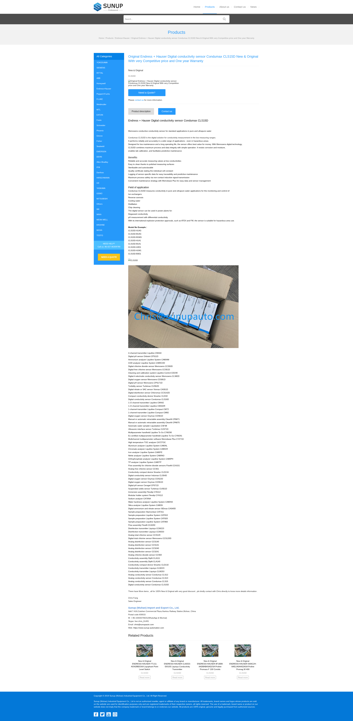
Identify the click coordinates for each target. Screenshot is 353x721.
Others (99, 204)
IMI (98, 209)
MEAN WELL (102, 220)
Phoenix (100, 130)
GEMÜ (99, 193)
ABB (98, 78)
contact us (139, 100)
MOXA (99, 230)
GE (98, 183)
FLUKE (100, 99)
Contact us (240, 7)
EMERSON (101, 151)
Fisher (99, 141)
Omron (100, 136)
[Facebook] (96, 714)
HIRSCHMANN (103, 178)
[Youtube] (108, 714)
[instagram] (115, 714)
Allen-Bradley (102, 162)
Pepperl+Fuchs (103, 94)
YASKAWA (101, 188)
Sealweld (100, 146)
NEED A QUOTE (109, 257)
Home (197, 7)
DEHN (99, 157)
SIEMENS (101, 68)
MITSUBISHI (102, 199)
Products (210, 7)
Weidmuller (101, 104)
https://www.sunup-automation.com (148, 628)
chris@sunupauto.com (144, 624)
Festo (99, 120)
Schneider (101, 125)
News (253, 7)
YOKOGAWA (102, 62)
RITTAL (100, 73)
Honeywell (101, 83)
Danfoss (100, 172)
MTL (99, 110)
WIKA (99, 214)
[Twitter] (102, 714)
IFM (98, 167)
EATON (100, 115)
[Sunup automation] (108, 6)
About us (224, 7)
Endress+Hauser (122, 38)
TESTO (100, 235)
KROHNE (101, 225)
